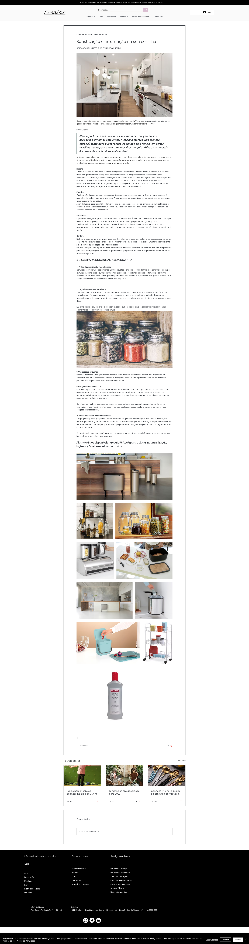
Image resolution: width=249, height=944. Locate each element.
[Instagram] (85, 920)
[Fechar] (245, 939)
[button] (101, 16)
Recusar (225, 939)
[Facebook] (92, 920)
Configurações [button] (212, 939)
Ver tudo (181, 760)
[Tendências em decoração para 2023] (124, 775)
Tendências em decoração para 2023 (124, 792)
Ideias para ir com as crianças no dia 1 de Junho (82, 792)
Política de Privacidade (25, 940)
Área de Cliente (117, 888)
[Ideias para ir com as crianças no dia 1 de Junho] (82, 775)
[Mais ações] (170, 34)
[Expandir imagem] (124, 476)
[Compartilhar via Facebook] (78, 738)
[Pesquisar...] (145, 10)
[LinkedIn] (98, 920)
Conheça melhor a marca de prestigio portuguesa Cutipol (166, 792)
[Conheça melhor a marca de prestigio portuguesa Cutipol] (166, 775)
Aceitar (238, 939)
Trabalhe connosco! (80, 884)
